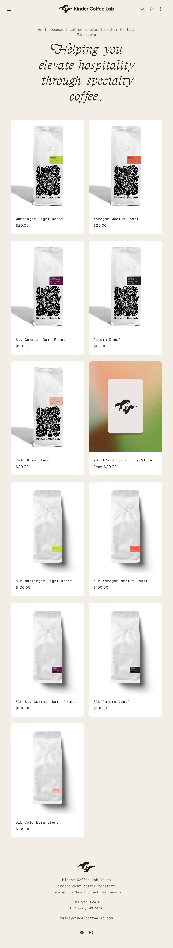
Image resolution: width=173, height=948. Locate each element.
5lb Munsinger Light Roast (44, 581)
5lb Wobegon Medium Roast (120, 581)
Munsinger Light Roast (39, 219)
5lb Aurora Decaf (111, 702)
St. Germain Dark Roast (41, 340)
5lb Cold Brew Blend (37, 823)
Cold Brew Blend (33, 460)
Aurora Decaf (107, 340)
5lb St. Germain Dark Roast (45, 702)
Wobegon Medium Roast (116, 219)
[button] (9, 9)
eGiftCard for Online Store (123, 460)
